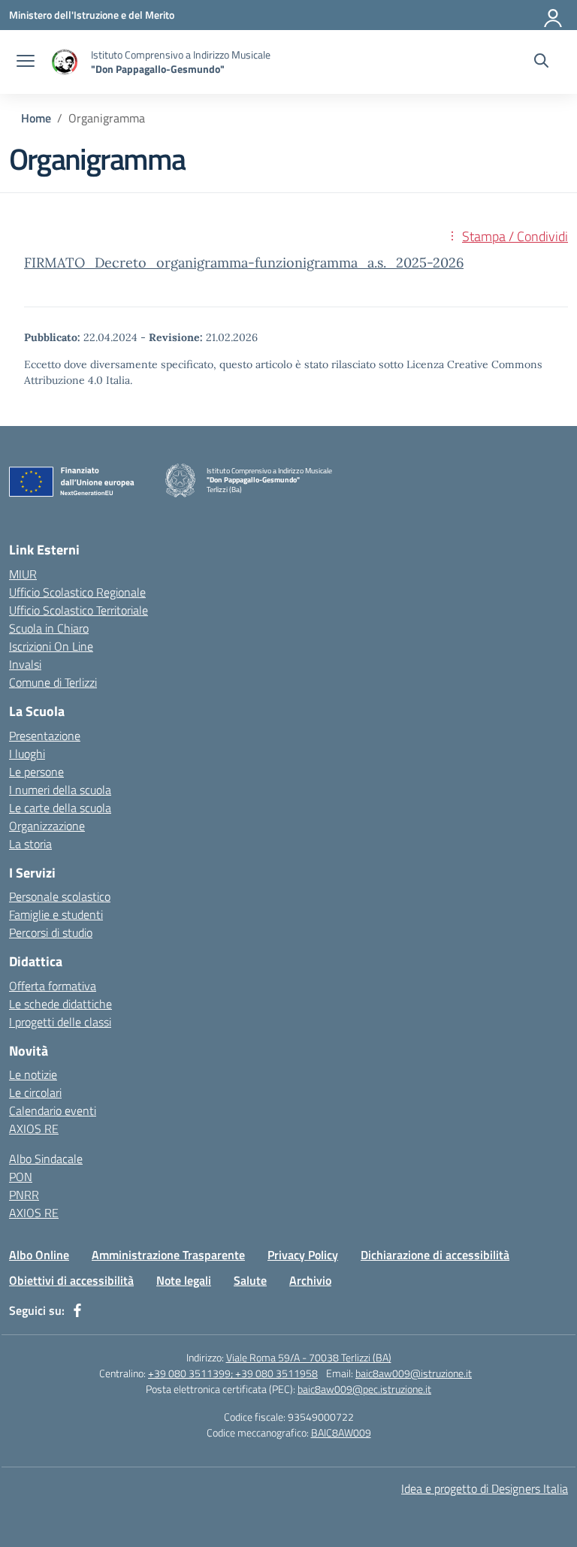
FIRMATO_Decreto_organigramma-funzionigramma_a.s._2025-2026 (244, 262)
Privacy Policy (302, 1255)
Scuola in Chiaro (49, 628)
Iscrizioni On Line (51, 646)
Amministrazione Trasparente (168, 1255)
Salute (250, 1280)
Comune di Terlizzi (53, 682)
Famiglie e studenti (56, 914)
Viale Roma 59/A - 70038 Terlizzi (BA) (308, 1357)
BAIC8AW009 (341, 1432)
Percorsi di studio (50, 932)
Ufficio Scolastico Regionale (77, 592)
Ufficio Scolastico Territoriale (78, 610)
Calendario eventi (52, 1110)
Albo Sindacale (46, 1159)
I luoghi (27, 754)
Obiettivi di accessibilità (71, 1280)
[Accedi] (553, 15)
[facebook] (77, 1310)
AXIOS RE (34, 1128)
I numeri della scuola (60, 790)
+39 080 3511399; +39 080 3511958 (233, 1373)
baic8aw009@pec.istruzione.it (364, 1389)
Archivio (310, 1280)
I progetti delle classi (60, 1022)
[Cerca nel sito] (541, 62)
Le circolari (35, 1092)
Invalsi (25, 664)
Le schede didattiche (60, 1004)
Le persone (36, 772)
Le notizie (33, 1074)
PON (20, 1177)
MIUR (23, 574)
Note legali (183, 1280)
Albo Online (39, 1255)
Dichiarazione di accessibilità (435, 1255)
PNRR (24, 1195)
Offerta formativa (52, 986)
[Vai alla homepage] (65, 62)
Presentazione (44, 736)
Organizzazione (47, 826)
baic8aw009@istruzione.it (413, 1373)
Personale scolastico (59, 896)
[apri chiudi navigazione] (26, 62)
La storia (30, 844)
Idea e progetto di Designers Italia (484, 1488)
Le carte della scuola (60, 808)
